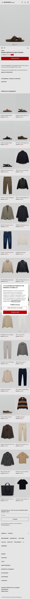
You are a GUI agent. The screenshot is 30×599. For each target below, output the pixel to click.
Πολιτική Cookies (16, 301)
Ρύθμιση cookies (15, 304)
